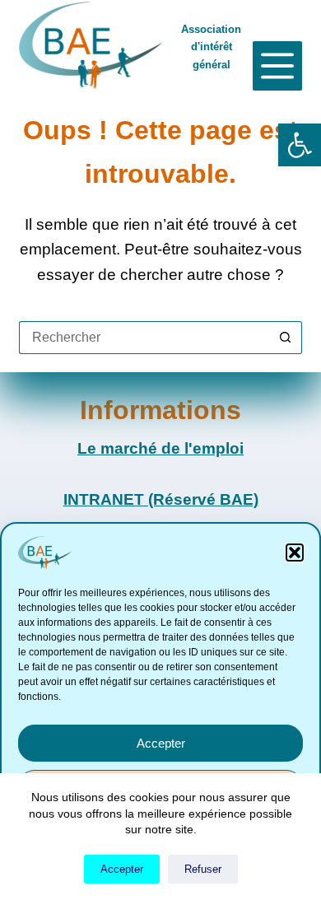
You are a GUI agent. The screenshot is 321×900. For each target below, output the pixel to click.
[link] (299, 145)
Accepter (161, 743)
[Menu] (277, 66)
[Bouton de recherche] (285, 337)
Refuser (202, 869)
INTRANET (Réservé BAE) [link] (160, 499)
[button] (294, 552)
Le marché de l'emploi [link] (160, 448)
